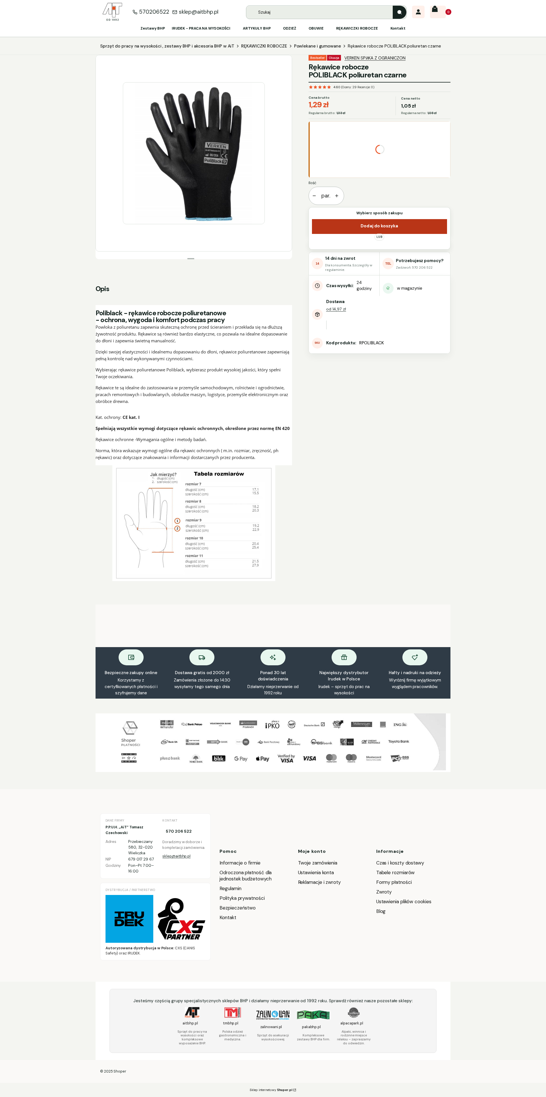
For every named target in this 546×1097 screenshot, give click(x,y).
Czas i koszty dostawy (400, 863)
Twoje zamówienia (318, 863)
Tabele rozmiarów (395, 872)
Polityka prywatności (242, 898)
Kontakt (228, 917)
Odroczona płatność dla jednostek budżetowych (246, 875)
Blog (381, 911)
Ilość (313, 182)
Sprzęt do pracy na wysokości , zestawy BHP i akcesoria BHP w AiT (167, 46)
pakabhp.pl (311, 1026)
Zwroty (384, 892)
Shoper (119, 1071)
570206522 (154, 11)
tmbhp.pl (230, 1023)
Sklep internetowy (271, 1090)
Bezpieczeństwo (238, 908)
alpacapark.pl (351, 1023)
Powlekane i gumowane (317, 46)
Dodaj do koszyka (379, 226)
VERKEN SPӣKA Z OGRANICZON (375, 58)
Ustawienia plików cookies (404, 901)
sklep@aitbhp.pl (199, 11)
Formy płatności (394, 882)
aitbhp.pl (190, 1023)
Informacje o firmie (240, 863)
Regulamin (230, 888)
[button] (399, 12)
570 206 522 (178, 831)
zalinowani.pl (271, 1026)
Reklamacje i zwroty (319, 882)
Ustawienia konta (316, 872)
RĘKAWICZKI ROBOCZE (264, 46)
